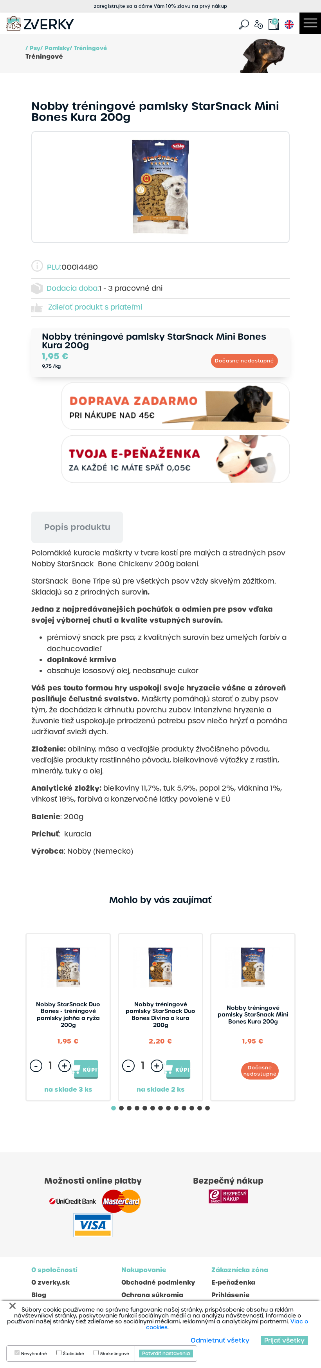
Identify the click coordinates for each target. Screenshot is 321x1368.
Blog (38, 1295)
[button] (113, 1108)
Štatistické (73, 1354)
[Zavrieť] (12, 1306)
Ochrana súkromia (152, 1295)
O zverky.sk (50, 1282)
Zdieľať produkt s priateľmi (95, 307)
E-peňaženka (233, 1282)
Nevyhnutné (34, 1354)
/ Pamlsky (55, 48)
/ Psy (32, 48)
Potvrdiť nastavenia (166, 1353)
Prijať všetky (284, 1340)
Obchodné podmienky (158, 1282)
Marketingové (114, 1354)
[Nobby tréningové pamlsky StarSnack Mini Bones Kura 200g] (160, 187)
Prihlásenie (230, 1295)
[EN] (289, 24)
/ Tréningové (88, 48)
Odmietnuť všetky (220, 1340)
